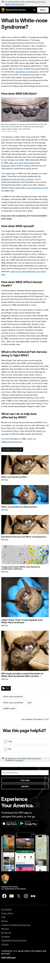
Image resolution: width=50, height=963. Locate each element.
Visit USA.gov (8, 957)
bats (30, 702)
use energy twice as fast (37, 188)
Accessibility (6, 909)
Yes (10, 741)
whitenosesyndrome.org (11, 442)
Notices (4, 921)
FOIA (3, 917)
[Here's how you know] (25, 3)
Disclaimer (5, 936)
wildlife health (9, 708)
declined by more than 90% (27, 72)
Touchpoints (18, 760)
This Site (25, 780)
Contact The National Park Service (16, 925)
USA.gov (5, 944)
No (9, 749)
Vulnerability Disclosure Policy (14, 940)
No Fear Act (6, 933)
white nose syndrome (13, 696)
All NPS (25, 786)
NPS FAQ (5, 929)
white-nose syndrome (13, 702)
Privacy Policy (7, 913)
